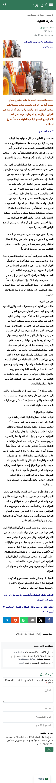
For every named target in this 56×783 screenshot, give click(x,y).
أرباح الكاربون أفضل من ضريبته (37, 652)
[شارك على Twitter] (40, 620)
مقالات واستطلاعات (35, 15)
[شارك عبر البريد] (32, 620)
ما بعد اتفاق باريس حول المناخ (37, 663)
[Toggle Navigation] (52, 5)
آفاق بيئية (40, 5)
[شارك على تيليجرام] (7, 620)
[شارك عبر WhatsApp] (24, 620)
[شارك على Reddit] (15, 620)
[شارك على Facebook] (49, 620)
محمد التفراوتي (46, 27)
